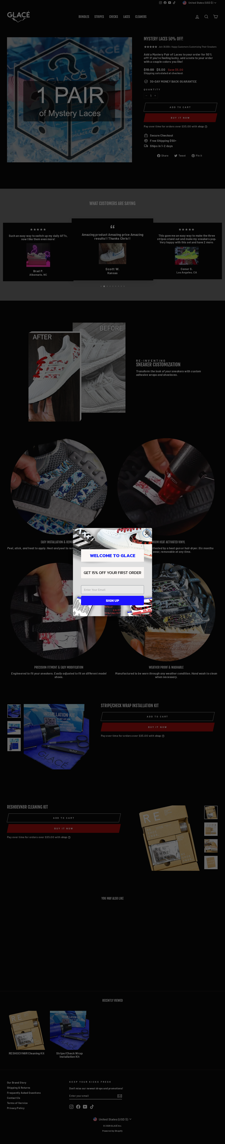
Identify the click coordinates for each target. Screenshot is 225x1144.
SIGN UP (112, 600)
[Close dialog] (147, 533)
